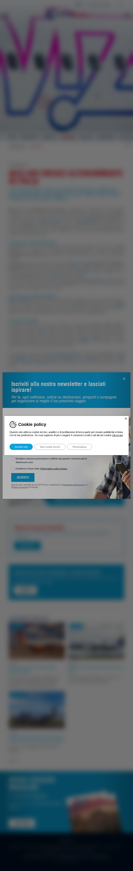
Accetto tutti (21, 446)
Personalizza (80, 446)
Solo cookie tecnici (50, 446)
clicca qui (117, 435)
